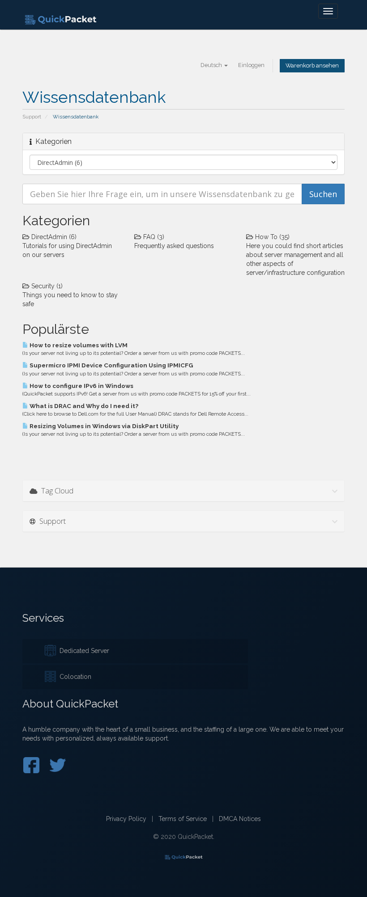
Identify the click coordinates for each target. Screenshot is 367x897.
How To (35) (271, 236)
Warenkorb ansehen (312, 65)
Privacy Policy (126, 818)
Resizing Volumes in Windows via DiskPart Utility (103, 426)
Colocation (73, 676)
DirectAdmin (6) (53, 236)
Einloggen (251, 65)
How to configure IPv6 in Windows (80, 385)
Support (31, 117)
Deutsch (212, 65)
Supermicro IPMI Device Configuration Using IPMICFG (110, 365)
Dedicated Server (82, 650)
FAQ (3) (152, 236)
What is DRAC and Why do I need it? (83, 405)
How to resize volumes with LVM (78, 345)
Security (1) (46, 286)
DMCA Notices (240, 818)
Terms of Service (182, 818)
